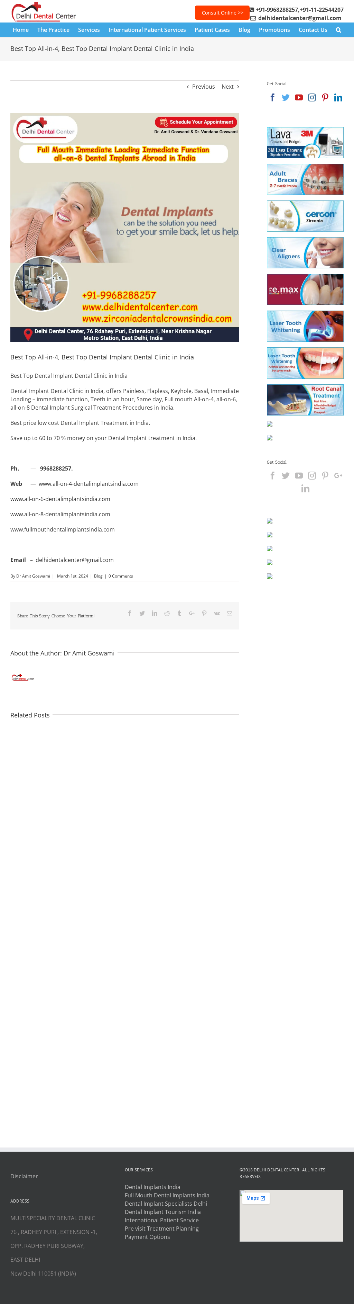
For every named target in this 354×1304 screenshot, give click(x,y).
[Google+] (338, 476)
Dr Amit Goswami (33, 576)
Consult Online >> (222, 12)
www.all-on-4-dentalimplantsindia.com (89, 484)
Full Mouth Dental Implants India (167, 1195)
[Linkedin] (338, 97)
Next (228, 86)
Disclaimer (24, 1176)
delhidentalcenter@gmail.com (75, 560)
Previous (203, 86)
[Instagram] (312, 97)
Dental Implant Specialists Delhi (166, 1203)
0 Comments (121, 576)
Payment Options (147, 1237)
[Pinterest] (325, 97)
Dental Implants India (152, 1187)
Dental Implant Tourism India (163, 1212)
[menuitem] (25, 30)
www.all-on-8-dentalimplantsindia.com (60, 514)
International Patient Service (162, 1220)
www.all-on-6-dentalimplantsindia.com (60, 499)
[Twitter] (286, 97)
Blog (98, 576)
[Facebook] (273, 97)
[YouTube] (299, 97)
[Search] (338, 30)
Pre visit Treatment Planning (162, 1228)
